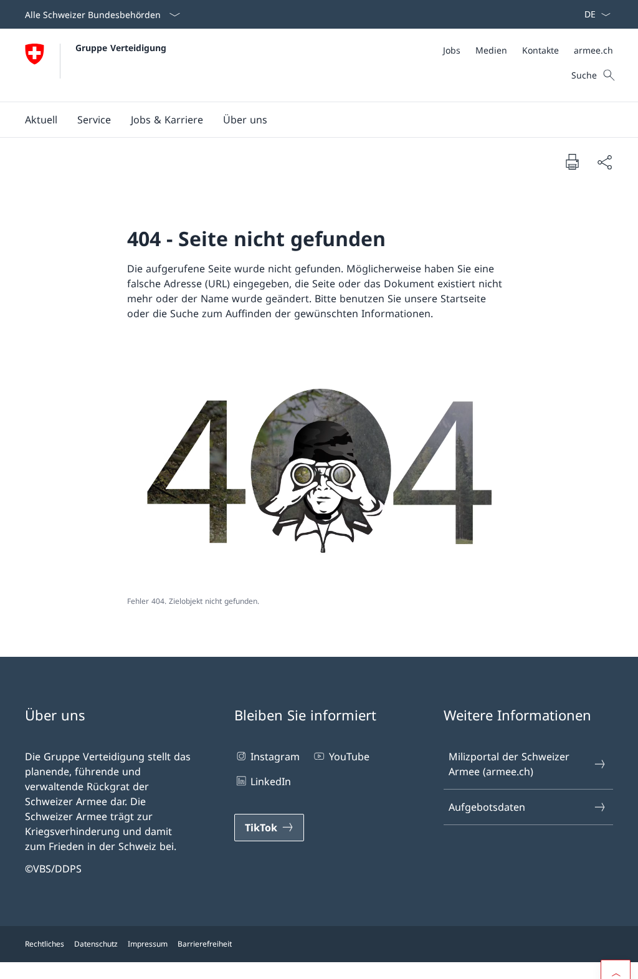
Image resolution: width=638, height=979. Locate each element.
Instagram (275, 756)
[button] (41, 119)
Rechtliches (44, 943)
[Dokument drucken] (572, 161)
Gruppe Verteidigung (120, 48)
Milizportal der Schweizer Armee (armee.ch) (509, 764)
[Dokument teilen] (604, 162)
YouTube (349, 756)
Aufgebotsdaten (487, 807)
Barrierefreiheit (205, 943)
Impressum (148, 943)
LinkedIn (270, 781)
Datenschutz (96, 943)
